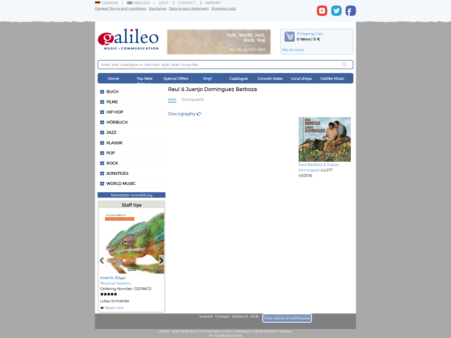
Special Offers (176, 78)
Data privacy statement (189, 8)
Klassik (114, 142)
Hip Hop (114, 112)
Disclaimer (158, 8)
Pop (110, 152)
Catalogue (238, 78)
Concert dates (270, 78)
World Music (121, 183)
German (110, 3)
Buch (112, 91)
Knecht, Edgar (113, 277)
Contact (186, 3)
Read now (114, 307)
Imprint (213, 3)
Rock (112, 163)
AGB (254, 316)
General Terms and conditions (120, 8)
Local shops (301, 78)
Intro (172, 99)
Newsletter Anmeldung (131, 195)
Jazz (111, 132)
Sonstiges (117, 173)
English (142, 3)
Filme (112, 101)
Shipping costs (223, 8)
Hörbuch (117, 122)
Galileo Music (333, 78)
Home (113, 78)
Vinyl (207, 78)
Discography (193, 99)
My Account (293, 49)
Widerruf (240, 316)
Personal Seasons (115, 283)
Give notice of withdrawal (287, 318)
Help (163, 3)
